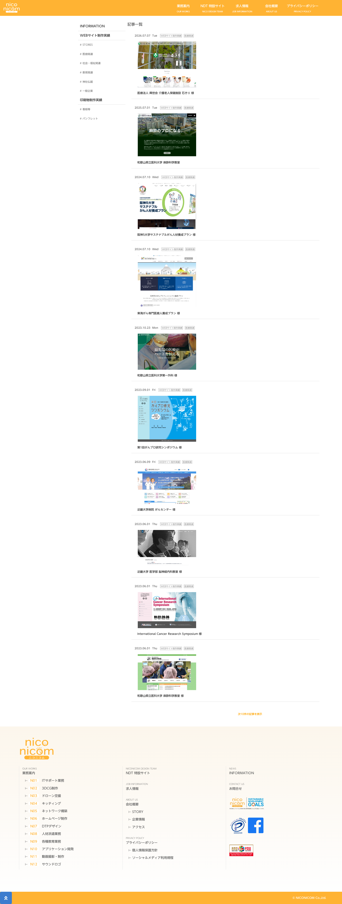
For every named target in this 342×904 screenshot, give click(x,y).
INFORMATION (92, 26)
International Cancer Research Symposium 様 (169, 633)
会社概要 (271, 8)
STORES (88, 45)
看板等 (86, 109)
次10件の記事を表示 (250, 714)
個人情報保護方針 (145, 850)
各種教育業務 (45, 841)
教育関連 (88, 72)
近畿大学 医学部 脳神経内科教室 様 (159, 571)
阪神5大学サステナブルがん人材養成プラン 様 (166, 234)
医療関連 (88, 54)
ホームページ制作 (48, 818)
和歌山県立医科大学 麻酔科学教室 (158, 162)
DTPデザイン (45, 826)
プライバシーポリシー (302, 8)
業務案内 (183, 8)
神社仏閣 (88, 82)
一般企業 (88, 91)
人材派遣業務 (45, 833)
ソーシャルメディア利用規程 (152, 857)
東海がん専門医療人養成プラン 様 (158, 313)
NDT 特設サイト (212, 8)
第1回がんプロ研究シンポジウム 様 (159, 447)
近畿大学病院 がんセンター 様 (156, 509)
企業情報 (138, 819)
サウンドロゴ (45, 864)
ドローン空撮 (45, 795)
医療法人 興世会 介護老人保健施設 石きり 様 (165, 92)
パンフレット (90, 118)
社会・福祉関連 (92, 63)
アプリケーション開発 (52, 849)
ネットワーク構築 (48, 811)
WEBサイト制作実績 (95, 35)
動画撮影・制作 (47, 856)
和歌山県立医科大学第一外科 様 (157, 375)
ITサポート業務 (47, 780)
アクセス (138, 827)
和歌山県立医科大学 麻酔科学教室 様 (160, 695)
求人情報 (242, 8)
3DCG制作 (44, 788)
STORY (137, 811)
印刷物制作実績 (91, 100)
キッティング (45, 803)
